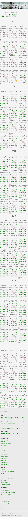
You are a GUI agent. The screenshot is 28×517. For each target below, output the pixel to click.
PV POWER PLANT (7, 12)
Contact (8, 1)
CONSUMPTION (11, 16)
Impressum (3, 1)
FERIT (12, 1)
